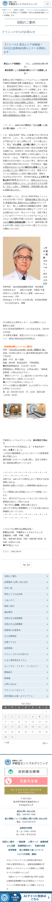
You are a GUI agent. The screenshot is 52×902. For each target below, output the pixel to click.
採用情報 (8, 648)
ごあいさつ (9, 600)
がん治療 (11, 846)
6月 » (45, 743)
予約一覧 (8, 588)
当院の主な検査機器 (13, 618)
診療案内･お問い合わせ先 (16, 582)
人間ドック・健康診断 (38, 842)
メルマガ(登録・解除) (27, 854)
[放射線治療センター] (26, 772)
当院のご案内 (10, 576)
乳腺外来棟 (40, 846)
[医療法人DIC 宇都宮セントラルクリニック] (26, 762)
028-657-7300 (29, 814)
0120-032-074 (29, 822)
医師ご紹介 (9, 606)
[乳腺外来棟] (26, 781)
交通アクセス (10, 642)
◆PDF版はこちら (11, 545)
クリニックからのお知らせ (16, 654)
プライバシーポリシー (14, 690)
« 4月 (6, 742)
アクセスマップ (26, 805)
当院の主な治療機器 (13, 624)
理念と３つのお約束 (13, 594)
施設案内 (8, 612)
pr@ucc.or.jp (14, 542)
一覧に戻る (26, 565)
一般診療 (21, 842)
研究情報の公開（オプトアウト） (19, 696)
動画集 (7, 678)
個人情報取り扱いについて (31, 850)
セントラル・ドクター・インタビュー (21, 666)
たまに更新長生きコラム (15, 660)
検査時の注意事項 (12, 630)
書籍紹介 (8, 672)
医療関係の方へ (25, 846)
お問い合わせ (10, 684)
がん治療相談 (10, 636)
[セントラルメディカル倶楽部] (26, 790)
